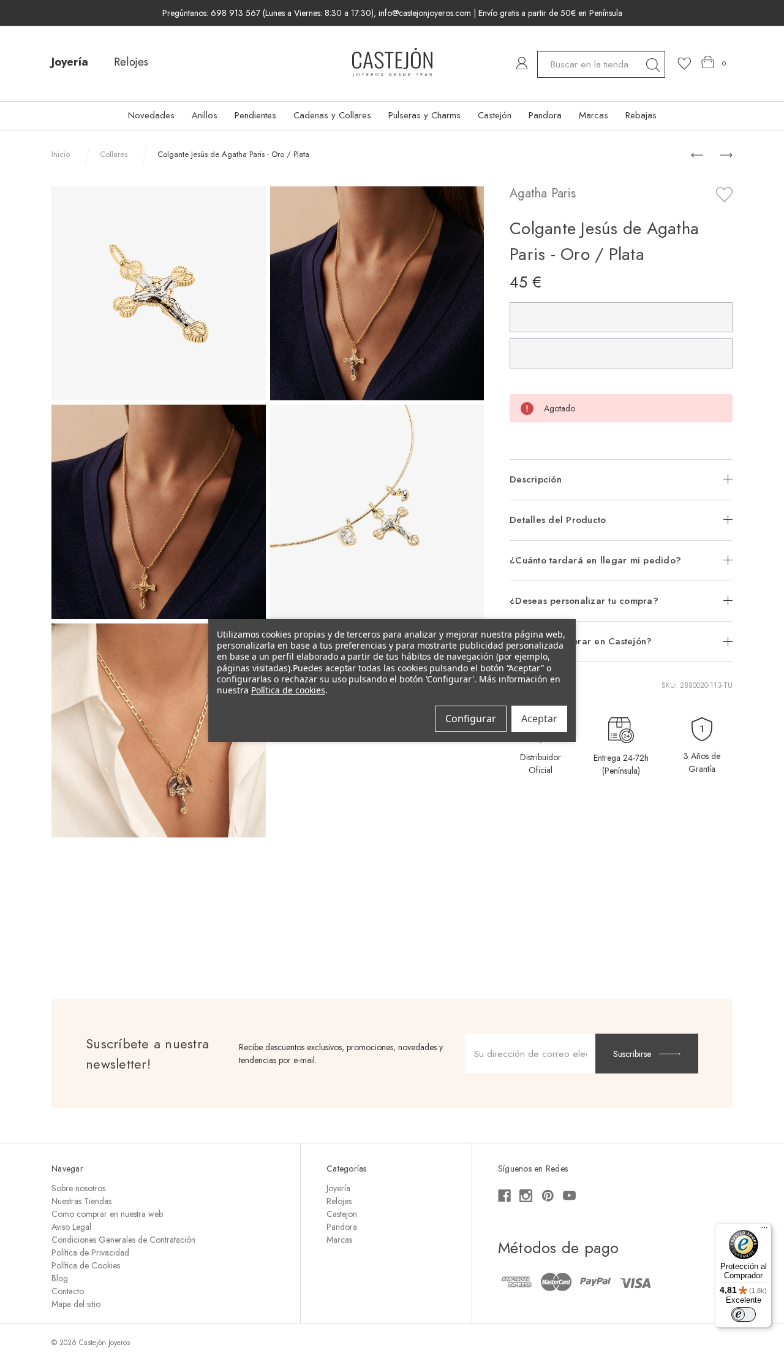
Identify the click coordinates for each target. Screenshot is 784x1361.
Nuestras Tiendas (81, 1201)
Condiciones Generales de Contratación (123, 1239)
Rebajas (641, 115)
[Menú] (764, 1230)
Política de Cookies (85, 1265)
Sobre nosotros (78, 1188)
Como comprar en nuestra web (107, 1214)
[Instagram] (525, 1195)
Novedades (151, 115)
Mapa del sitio (75, 1304)
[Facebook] (504, 1195)
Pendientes (255, 115)
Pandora (545, 115)
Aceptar (539, 718)
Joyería (69, 62)
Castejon (341, 1214)
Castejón (494, 115)
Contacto (67, 1291)
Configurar (470, 718)
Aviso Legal (71, 1227)
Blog (59, 1278)
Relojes (131, 62)
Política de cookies (288, 690)
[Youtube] (569, 1195)
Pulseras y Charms (424, 115)
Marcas (593, 115)
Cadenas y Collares (332, 115)
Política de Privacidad (90, 1252)
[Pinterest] (547, 1195)
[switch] (743, 1314)
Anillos (204, 115)
